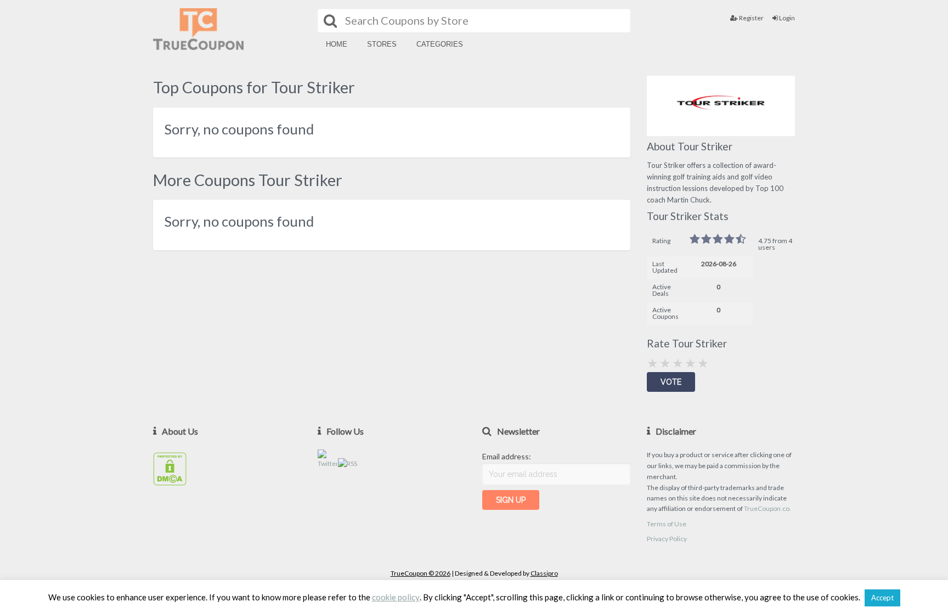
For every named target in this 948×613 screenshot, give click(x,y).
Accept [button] (882, 597)
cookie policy (396, 597)
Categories (439, 44)
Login (786, 18)
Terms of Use (666, 524)
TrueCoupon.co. (767, 508)
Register (751, 18)
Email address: (506, 456)
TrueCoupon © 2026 (420, 573)
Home (336, 44)
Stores (382, 44)
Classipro (544, 573)
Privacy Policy (667, 539)
